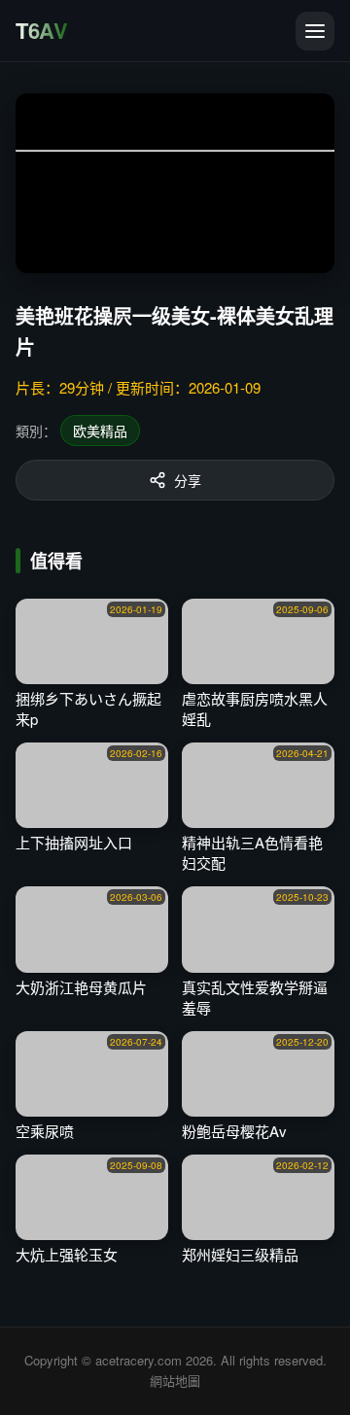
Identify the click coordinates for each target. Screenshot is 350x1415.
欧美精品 (100, 430)
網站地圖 (175, 1380)
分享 (187, 480)
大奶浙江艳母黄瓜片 (81, 987)
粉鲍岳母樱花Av (234, 1131)
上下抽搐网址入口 (74, 842)
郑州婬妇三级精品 (240, 1254)
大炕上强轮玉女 (67, 1254)
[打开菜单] (315, 31)
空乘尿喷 (45, 1131)
